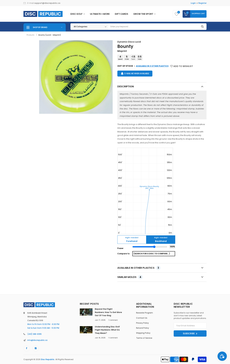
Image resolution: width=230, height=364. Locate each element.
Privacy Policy (142, 323)
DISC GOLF (76, 13)
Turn (133, 57)
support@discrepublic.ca (47, 3)
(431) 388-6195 (34, 334)
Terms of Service (144, 338)
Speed (120, 57)
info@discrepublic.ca (37, 340)
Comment (113, 320)
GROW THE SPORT (143, 13)
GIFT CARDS (121, 13)
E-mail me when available (137, 73)
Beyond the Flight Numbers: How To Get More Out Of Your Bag (108, 312)
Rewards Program (144, 312)
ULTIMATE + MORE (100, 13)
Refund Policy (142, 328)
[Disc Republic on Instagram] (36, 348)
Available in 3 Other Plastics (152, 66)
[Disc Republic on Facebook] (26, 348)
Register (203, 3)
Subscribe (189, 333)
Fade (139, 57)
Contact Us (141, 318)
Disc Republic (47, 359)
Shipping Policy (143, 333)
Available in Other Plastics (138, 268)
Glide (127, 57)
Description (125, 86)
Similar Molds (129, 277)
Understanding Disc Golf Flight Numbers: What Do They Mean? (107, 329)
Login (193, 3)
